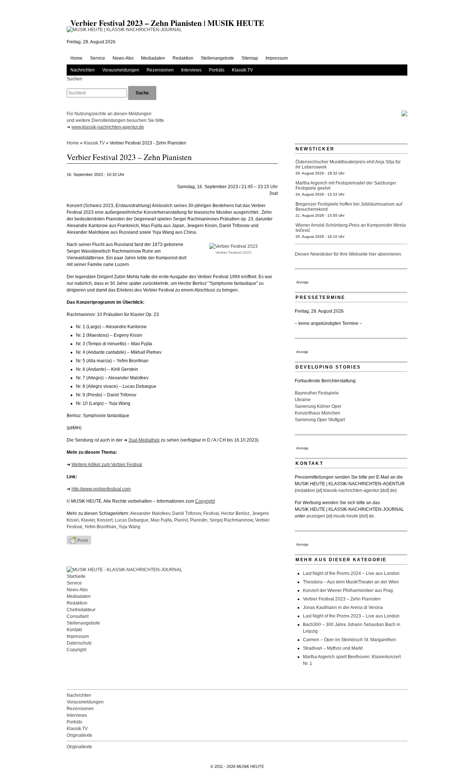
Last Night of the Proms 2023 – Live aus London (351, 616)
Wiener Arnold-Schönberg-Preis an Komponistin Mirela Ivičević (351, 228)
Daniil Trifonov (186, 513)
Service (97, 58)
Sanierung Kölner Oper (318, 406)
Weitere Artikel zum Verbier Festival (106, 464)
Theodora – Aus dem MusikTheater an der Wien (351, 582)
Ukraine (303, 399)
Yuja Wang (129, 526)
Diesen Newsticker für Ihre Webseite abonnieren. (348, 254)
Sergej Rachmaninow (231, 520)
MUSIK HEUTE (250, 766)
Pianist (181, 520)
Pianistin (198, 520)
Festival (211, 513)
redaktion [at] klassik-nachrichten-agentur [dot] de (345, 490)
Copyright (205, 501)
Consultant (78, 616)
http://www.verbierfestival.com (101, 489)
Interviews (191, 70)
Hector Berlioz (235, 513)
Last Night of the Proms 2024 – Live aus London (351, 573)
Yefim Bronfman (100, 526)
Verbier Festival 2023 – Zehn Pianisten (342, 599)
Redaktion (183, 58)
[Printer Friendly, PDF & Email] (100, 540)
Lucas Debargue (131, 520)
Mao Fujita (161, 520)
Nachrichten (82, 70)
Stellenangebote (217, 58)
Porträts (216, 70)
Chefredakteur (81, 609)
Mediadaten (153, 58)
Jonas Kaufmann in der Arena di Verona (343, 607)
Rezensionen (160, 70)
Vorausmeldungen (120, 70)
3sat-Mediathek (144, 440)
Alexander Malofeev (150, 513)
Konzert (105, 520)
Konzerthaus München (317, 413)
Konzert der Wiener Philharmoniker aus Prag (348, 590)
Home (76, 58)
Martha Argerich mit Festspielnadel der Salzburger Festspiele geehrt (346, 185)
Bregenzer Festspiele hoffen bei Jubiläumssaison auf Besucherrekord (349, 207)
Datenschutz (79, 643)
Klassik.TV (242, 70)
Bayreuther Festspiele (317, 393)
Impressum (277, 58)
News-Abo (123, 58)
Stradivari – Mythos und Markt (333, 648)
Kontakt (74, 629)
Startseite (76, 576)
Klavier (88, 520)
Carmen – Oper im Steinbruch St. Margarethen (349, 639)
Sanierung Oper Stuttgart (320, 419)
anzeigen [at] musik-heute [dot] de (340, 516)
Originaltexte (79, 735)
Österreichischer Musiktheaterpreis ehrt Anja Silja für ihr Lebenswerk (348, 164)
